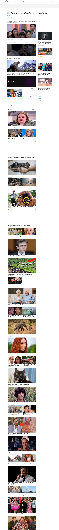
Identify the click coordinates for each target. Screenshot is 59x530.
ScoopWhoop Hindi (23, 98)
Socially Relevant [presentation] (40, 56)
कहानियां (15, 1)
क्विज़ (19, 1)
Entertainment (9, 98)
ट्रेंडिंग (11, 1)
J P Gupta (8, 15)
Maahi (38, 60)
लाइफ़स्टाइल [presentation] (39, 41)
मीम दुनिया (23, 1)
